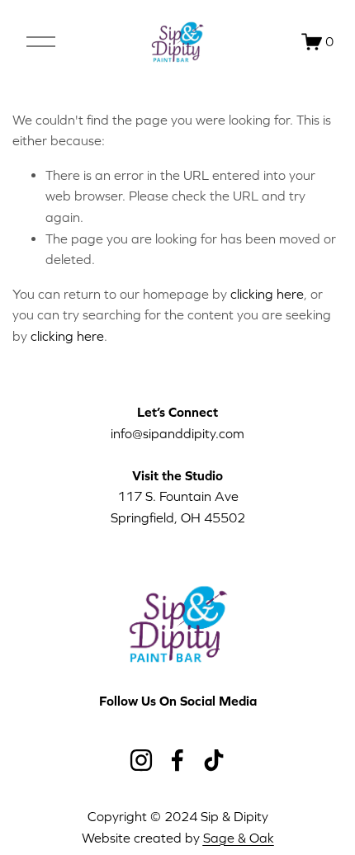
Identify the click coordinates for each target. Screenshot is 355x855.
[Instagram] (141, 760)
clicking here (267, 293)
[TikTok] (213, 760)
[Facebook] (177, 760)
